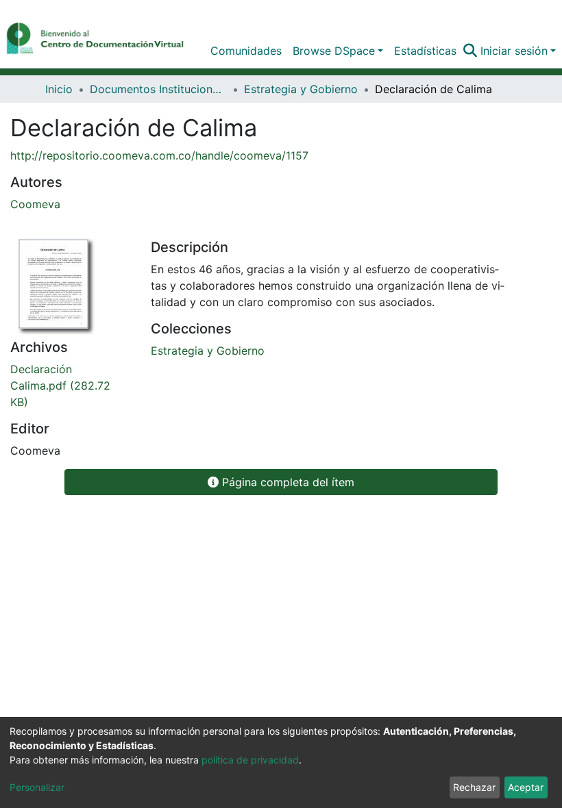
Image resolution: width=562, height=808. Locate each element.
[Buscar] (470, 50)
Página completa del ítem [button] (286, 482)
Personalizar (37, 787)
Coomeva (35, 204)
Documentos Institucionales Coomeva (158, 89)
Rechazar (474, 787)
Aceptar (525, 787)
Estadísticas (425, 51)
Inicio (59, 89)
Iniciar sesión (514, 51)
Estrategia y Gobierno (301, 89)
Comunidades (246, 51)
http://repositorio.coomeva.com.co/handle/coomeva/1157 (159, 155)
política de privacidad (250, 760)
